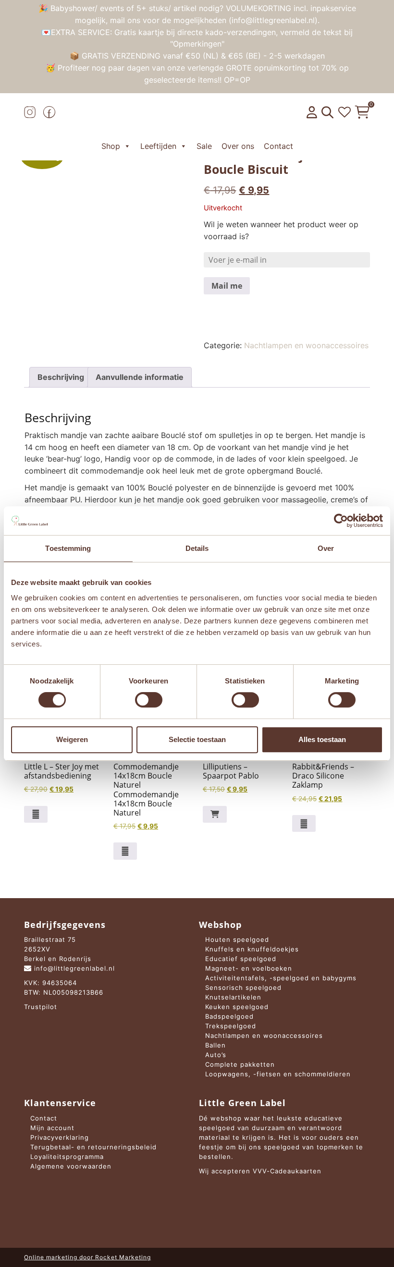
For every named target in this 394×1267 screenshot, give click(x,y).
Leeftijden (158, 146)
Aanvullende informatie (140, 377)
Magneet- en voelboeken (248, 968)
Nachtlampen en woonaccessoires (306, 345)
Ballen (215, 1045)
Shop (110, 146)
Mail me (226, 285)
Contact (278, 146)
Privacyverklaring (59, 1137)
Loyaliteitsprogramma (67, 1156)
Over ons (238, 146)
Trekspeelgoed (230, 1026)
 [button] (214, 814)
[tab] (60, 377)
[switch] (148, 699)
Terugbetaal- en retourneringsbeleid (93, 1147)
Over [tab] (326, 548)
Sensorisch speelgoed (243, 987)
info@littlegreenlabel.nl (73, 968)
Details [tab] (197, 548)
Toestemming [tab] (68, 548)
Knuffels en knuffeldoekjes (252, 949)
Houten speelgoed (237, 939)
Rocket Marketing (123, 1257)
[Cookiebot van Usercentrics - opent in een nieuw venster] (341, 520)
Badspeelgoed (229, 1016)
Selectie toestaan (197, 739)
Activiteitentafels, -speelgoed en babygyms (281, 978)
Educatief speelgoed (240, 958)
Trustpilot (40, 1007)
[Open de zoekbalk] (327, 112)
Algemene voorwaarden (70, 1166)
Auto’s (215, 1055)
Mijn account (52, 1128)
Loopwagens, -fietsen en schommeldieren (278, 1074)
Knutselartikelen (233, 997)
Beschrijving (60, 377)
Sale (204, 146)
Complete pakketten (240, 1064)
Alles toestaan (322, 739)
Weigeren (72, 739)
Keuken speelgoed (237, 1007)
